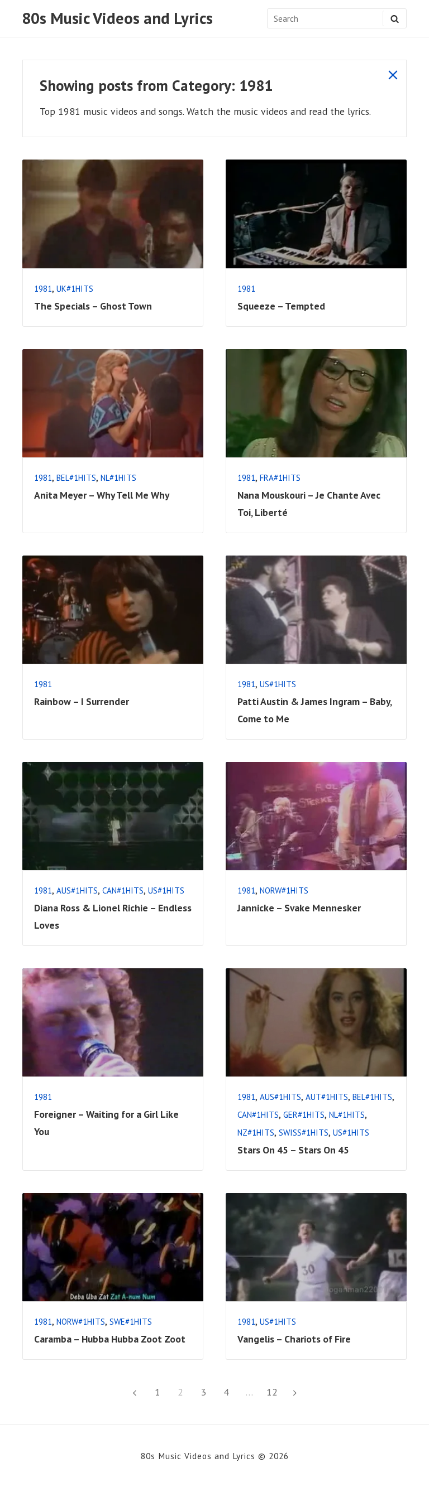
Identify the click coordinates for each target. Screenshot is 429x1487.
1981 (43, 288)
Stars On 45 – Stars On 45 (293, 1149)
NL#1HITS (118, 477)
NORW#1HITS (284, 890)
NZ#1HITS (255, 1132)
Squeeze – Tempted (281, 306)
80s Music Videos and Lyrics (117, 19)
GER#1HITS (304, 1114)
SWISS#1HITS (303, 1132)
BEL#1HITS (76, 477)
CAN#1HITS (123, 890)
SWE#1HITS (130, 1321)
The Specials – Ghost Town (93, 306)
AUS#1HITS (77, 890)
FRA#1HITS (280, 477)
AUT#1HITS (327, 1097)
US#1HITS (278, 684)
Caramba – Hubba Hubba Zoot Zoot (109, 1338)
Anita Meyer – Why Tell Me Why (101, 495)
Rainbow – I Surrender (81, 701)
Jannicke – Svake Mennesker (299, 907)
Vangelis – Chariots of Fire (294, 1338)
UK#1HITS (74, 288)
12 (274, 1391)
